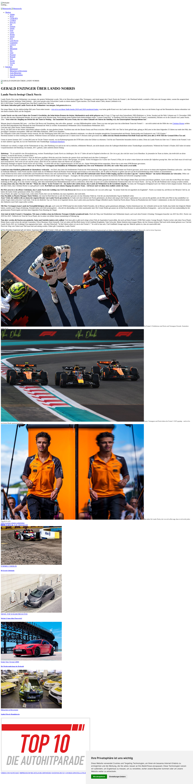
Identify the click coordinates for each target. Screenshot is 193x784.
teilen (3, 523)
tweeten (8, 523)
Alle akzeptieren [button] (99, 776)
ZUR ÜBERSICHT (16, 525)
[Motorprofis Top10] (45, 771)
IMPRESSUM (25, 773)
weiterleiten (20, 523)
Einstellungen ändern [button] (117, 776)
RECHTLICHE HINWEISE (40, 773)
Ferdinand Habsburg (57, 142)
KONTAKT (14, 773)
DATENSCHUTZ (58, 773)
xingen (13, 523)
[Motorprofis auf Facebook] (5, 782)
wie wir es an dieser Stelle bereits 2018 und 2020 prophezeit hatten (74, 109)
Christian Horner (178, 123)
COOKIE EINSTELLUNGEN (76, 773)
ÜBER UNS (5, 773)
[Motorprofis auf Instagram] (14, 782)
